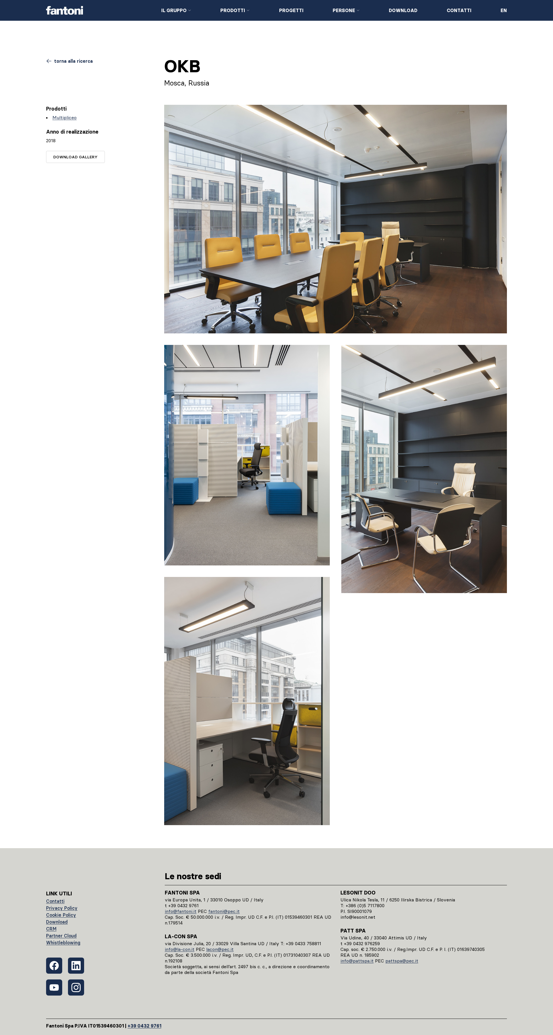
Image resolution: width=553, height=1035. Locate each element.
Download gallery (75, 156)
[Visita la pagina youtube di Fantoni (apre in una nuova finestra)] (54, 987)
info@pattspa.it (357, 961)
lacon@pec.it (220, 949)
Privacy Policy (61, 908)
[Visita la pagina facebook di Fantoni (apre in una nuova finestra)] (54, 966)
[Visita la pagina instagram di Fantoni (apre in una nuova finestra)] (76, 987)
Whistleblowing (63, 942)
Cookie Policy (61, 915)
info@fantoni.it (180, 911)
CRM (51, 929)
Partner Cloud (61, 936)
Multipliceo (64, 117)
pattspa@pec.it (401, 961)
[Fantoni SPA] (99, 10)
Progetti (291, 10)
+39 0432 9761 (144, 1026)
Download (403, 10)
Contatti (459, 10)
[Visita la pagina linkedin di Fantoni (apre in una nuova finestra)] (76, 966)
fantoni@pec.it (224, 911)
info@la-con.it (179, 949)
